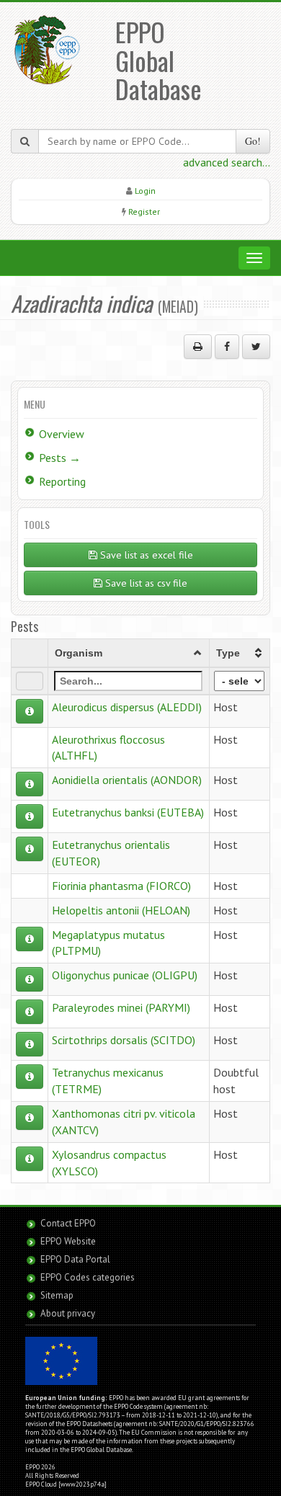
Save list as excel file (145, 554)
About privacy (67, 1313)
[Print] (198, 346)
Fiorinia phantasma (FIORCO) (121, 885)
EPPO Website (68, 1241)
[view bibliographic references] (29, 711)
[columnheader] (129, 652)
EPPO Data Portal (75, 1259)
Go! (253, 141)
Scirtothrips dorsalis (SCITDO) (123, 1040)
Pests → (60, 457)
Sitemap (56, 1295)
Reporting (62, 481)
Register (144, 211)
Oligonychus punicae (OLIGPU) (124, 975)
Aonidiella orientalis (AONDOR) (127, 780)
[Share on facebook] (227, 346)
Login (145, 190)
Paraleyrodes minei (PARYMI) (121, 1007)
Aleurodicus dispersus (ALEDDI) (127, 707)
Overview (61, 434)
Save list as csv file (144, 582)
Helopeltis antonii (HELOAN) (121, 910)
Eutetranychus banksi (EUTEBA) (128, 812)
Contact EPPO (68, 1223)
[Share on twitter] (256, 346)
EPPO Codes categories (87, 1277)
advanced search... (226, 162)
